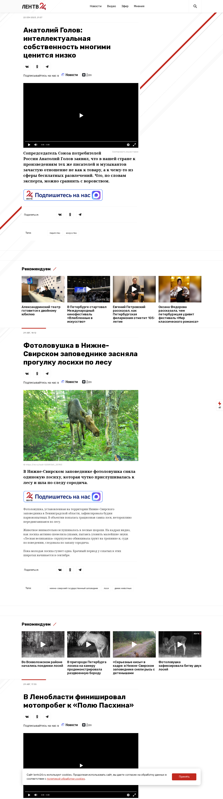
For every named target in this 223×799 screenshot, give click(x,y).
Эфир (124, 6)
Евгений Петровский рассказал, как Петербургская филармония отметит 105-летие (134, 314)
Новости (96, 6)
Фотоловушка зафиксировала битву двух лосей (180, 665)
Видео (111, 6)
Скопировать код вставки (125, 152)
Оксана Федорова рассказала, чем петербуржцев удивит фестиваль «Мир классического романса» (178, 314)
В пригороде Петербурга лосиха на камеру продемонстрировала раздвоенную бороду (86, 667)
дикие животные (123, 588)
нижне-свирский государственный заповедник (74, 588)
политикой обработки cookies (66, 778)
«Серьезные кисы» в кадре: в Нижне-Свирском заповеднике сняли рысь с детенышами (134, 667)
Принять (184, 776)
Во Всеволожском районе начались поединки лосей (42, 664)
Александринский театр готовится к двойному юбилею (41, 310)
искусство (71, 233)
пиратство (55, 233)
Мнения (139, 6)
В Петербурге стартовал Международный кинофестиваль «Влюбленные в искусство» (87, 314)
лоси (106, 588)
